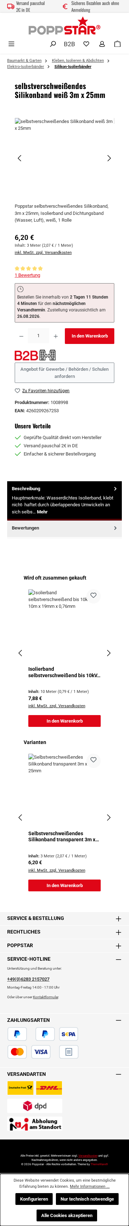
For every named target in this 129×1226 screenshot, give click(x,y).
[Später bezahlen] (45, 1034)
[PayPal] (17, 1034)
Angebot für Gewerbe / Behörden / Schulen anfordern (64, 372)
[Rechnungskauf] (69, 1052)
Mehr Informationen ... (90, 1186)
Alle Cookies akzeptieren (66, 1215)
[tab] (64, 501)
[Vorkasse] (54, 1052)
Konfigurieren (34, 1199)
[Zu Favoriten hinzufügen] (93, 596)
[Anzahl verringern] (21, 336)
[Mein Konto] (102, 44)
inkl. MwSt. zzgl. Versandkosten (43, 252)
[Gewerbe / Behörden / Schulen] (69, 43)
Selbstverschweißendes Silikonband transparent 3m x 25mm (61, 837)
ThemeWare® (99, 1164)
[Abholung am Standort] (34, 1124)
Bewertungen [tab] (25, 528)
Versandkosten (87, 1155)
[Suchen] (53, 44)
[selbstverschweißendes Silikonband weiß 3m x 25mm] (64, 158)
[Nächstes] (109, 158)
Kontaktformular (45, 997)
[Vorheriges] (20, 158)
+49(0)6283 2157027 (28, 979)
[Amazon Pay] (31, 1034)
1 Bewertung (27, 275)
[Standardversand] (34, 1088)
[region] (64, 158)
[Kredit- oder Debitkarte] (29, 1052)
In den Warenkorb (90, 336)
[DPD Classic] (34, 1106)
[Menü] (11, 44)
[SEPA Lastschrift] (69, 1034)
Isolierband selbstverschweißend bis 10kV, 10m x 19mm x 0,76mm (63, 672)
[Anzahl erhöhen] (55, 336)
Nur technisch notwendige (87, 1199)
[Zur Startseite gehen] (64, 25)
